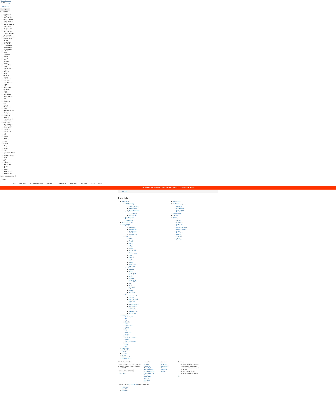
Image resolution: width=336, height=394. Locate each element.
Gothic (130, 255)
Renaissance (132, 280)
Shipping (178, 234)
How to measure (180, 226)
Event (126, 294)
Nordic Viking (132, 273)
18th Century (132, 227)
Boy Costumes (133, 214)
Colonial (131, 241)
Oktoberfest (132, 308)
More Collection (129, 268)
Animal (130, 238)
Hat (126, 331)
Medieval (131, 269)
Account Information (181, 205)
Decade (127, 226)
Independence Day (134, 304)
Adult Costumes (129, 203)
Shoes (127, 339)
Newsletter (164, 369)
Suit (130, 289)
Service (124, 355)
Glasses (127, 329)
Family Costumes (133, 207)
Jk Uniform (132, 261)
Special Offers (177, 201)
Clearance (124, 353)
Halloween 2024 (126, 358)
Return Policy (180, 233)
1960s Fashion (133, 229)
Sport (130, 285)
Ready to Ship (125, 350)
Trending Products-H (127, 222)
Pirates (130, 276)
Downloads (179, 212)
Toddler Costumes (130, 219)
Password (179, 207)
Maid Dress (132, 266)
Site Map (124, 191)
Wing (126, 345)
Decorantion (128, 325)
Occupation (132, 275)
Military (131, 271)
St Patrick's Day (133, 311)
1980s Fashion (133, 233)
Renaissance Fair (133, 310)
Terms (178, 238)
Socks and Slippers (130, 341)
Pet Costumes (129, 220)
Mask (126, 336)
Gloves (127, 327)
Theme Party (132, 313)
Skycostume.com (133, 384)
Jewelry (127, 334)
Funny (130, 252)
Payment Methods (181, 229)
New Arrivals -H (126, 357)
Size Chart (179, 236)
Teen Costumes (129, 217)
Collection (128, 236)
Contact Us (179, 222)
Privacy (178, 231)
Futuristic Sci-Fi (133, 254)
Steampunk (132, 287)
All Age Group (125, 201)
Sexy (130, 283)
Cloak (126, 324)
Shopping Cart (177, 214)
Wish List (163, 368)
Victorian (131, 290)
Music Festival (132, 306)
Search (175, 217)
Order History (180, 210)
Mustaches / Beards (130, 338)
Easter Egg (132, 301)
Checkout (175, 215)
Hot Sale (124, 352)
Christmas (131, 297)
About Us (178, 220)
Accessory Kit (129, 317)
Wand (126, 343)
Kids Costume (129, 212)
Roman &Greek (133, 282)
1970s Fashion (133, 231)
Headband (128, 332)
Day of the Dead (133, 299)
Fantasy (131, 248)
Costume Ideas (126, 224)
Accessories (125, 315)
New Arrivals (125, 348)
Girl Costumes (132, 215)
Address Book (180, 208)
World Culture (132, 292)
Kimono (131, 262)
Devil (130, 245)
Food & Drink (132, 250)
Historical (131, 257)
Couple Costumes (134, 205)
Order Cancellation (181, 227)
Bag (126, 318)
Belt (126, 320)
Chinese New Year (134, 296)
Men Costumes (133, 208)
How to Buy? (179, 224)
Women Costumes (134, 210)
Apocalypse (132, 240)
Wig (126, 346)
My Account (176, 203)
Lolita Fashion (132, 264)
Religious (131, 278)
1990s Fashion (133, 234)
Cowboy (131, 243)
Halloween (131, 303)
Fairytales (131, 247)
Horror (130, 259)
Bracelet (127, 322)
